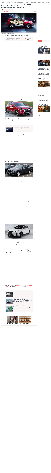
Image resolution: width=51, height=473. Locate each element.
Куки (25, 4)
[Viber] (41, 1)
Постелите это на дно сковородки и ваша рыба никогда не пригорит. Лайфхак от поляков (43, 95)
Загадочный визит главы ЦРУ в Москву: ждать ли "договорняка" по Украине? (44, 58)
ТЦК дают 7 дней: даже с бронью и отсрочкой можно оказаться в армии (43, 90)
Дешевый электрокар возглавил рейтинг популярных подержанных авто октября (22, 307)
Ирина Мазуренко (5, 9)
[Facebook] (39, 1)
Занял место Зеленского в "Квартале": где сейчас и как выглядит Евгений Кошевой (44, 69)
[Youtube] (43, 1)
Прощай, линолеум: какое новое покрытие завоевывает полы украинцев (43, 116)
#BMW (4, 313)
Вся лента (39, 43)
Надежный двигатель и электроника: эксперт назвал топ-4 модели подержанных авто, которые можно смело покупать (22, 300)
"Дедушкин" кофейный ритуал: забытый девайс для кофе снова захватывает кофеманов (43, 79)
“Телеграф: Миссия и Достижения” (43, 2)
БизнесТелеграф (33, 2)
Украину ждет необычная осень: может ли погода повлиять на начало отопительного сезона (43, 104)
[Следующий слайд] (50, 3)
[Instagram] (45, 1)
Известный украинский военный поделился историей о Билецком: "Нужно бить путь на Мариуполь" (43, 99)
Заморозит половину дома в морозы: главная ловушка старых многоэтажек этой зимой (43, 46)
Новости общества (15, 298)
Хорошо (29, 4)
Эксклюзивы (28, 2)
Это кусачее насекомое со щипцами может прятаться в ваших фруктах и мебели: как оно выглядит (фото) (43, 74)
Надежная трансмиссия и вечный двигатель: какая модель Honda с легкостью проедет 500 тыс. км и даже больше (21, 293)
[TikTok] (47, 1)
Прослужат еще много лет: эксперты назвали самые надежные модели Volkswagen (21, 128)
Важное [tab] (48, 41)
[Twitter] (44, 0)
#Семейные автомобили (14, 313)
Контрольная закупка (20, 2)
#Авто (9, 313)
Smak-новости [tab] (44, 41)
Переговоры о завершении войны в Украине (9, 2)
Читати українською (4, 11)
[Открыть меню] (2, 1)
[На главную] (25, 1)
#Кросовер (20, 313)
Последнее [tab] (39, 41)
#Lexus (7, 313)
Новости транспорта (16, 305)
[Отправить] (11, 1)
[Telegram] (42, 1)
